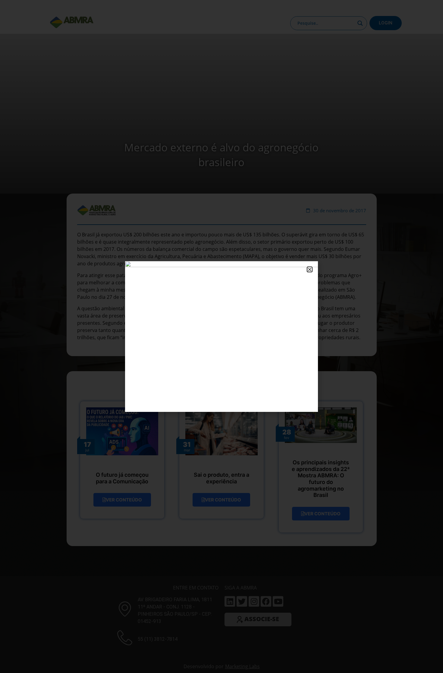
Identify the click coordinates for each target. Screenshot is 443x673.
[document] (221, 336)
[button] (309, 269)
